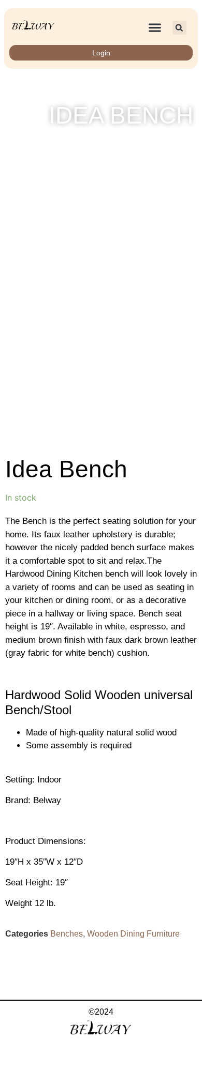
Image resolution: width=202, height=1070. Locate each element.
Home (103, 143)
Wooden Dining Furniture (133, 933)
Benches (66, 933)
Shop (132, 143)
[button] (155, 28)
